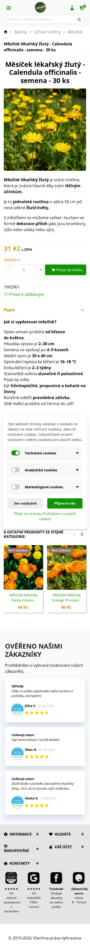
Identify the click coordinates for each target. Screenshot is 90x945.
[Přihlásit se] (72, 7)
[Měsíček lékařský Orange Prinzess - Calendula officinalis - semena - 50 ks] (66, 567)
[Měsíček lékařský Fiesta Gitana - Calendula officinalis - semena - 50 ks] (23, 567)
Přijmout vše (65, 503)
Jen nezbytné (25, 503)
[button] (45, 310)
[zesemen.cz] (40, 7)
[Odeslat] (79, 19)
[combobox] (40, 19)
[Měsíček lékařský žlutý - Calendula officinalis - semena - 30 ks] (45, 129)
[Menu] (8, 7)
